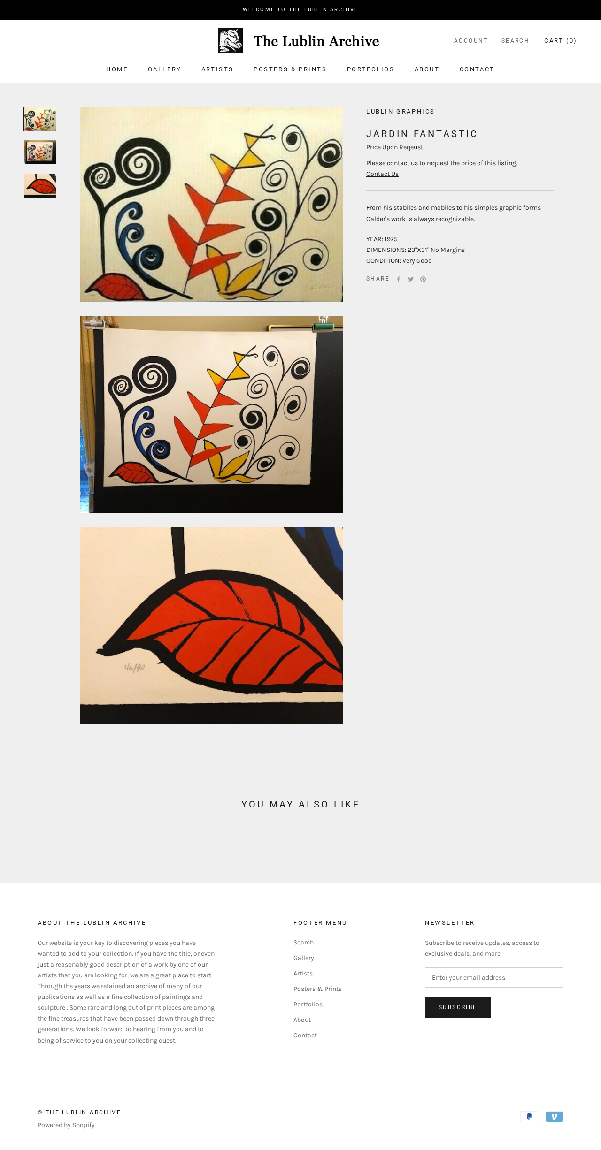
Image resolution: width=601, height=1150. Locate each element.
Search (515, 41)
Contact (477, 69)
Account (471, 41)
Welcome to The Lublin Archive (301, 10)
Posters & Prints (290, 69)
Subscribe (458, 1007)
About (427, 69)
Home (117, 69)
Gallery (165, 69)
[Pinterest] (423, 279)
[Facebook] (398, 279)
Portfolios (371, 69)
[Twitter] (411, 279)
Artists (217, 69)
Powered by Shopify (66, 1125)
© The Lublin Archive (79, 1112)
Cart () (561, 40)
